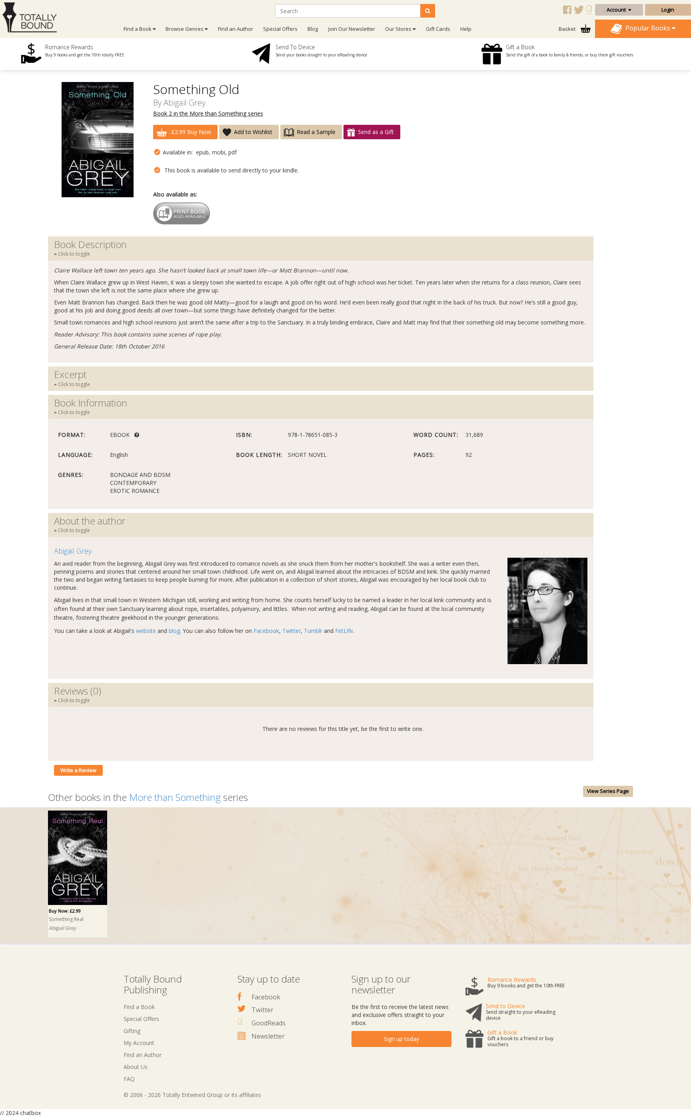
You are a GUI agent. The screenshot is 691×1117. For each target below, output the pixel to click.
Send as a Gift (376, 132)
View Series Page (608, 791)
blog (174, 631)
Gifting (132, 1031)
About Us (136, 1067)
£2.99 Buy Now (190, 132)
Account (617, 9)
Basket (568, 28)
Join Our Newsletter (351, 28)
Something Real (66, 919)
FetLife (344, 631)
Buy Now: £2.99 (65, 911)
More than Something (175, 797)
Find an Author (235, 28)
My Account (139, 1043)
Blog (313, 28)
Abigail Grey (185, 102)
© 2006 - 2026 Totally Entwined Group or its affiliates (192, 1095)
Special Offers (280, 28)
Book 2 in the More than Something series (208, 113)
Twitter (291, 631)
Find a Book (139, 1007)
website (146, 631)
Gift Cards (438, 28)
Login (667, 9)
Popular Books (647, 28)
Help (465, 28)
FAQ (129, 1079)
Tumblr (313, 631)
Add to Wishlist (253, 132)
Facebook (266, 631)
